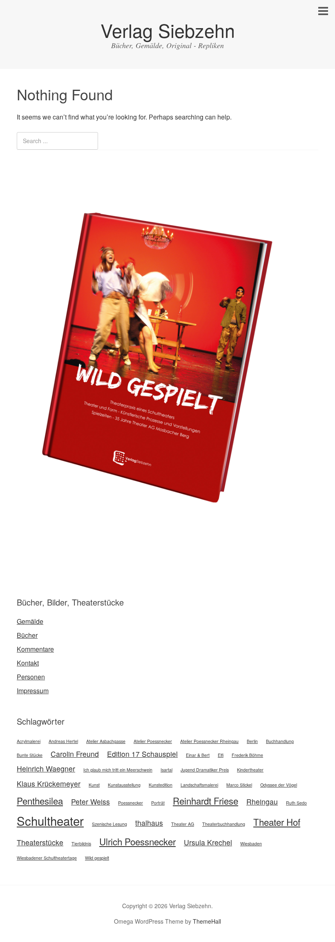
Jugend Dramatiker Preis (205, 770)
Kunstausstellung (124, 785)
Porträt (158, 803)
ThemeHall (207, 921)
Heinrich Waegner (46, 768)
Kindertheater (250, 770)
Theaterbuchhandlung (223, 824)
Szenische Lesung (109, 824)
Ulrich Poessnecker (137, 841)
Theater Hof (276, 821)
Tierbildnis (81, 843)
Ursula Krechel (208, 842)
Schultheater (50, 820)
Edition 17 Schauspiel (142, 754)
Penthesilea (40, 800)
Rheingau (262, 801)
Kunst (94, 785)
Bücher (27, 635)
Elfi (220, 755)
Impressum (33, 690)
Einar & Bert (198, 755)
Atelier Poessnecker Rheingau (209, 741)
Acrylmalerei (28, 741)
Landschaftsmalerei (199, 785)
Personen (31, 676)
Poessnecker (130, 803)
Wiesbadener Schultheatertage (47, 858)
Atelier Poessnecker (153, 741)
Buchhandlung (280, 741)
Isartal (166, 770)
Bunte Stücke (29, 755)
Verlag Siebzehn (167, 30)
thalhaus (149, 823)
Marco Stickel (239, 785)
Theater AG (182, 824)
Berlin (252, 741)
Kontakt (28, 663)
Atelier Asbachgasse (105, 741)
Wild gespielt (97, 858)
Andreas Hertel (63, 741)
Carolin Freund (75, 754)
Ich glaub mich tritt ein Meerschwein (117, 770)
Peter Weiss (90, 801)
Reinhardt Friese (205, 800)
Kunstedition (160, 785)
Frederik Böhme (247, 755)
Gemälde (30, 621)
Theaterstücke (40, 842)
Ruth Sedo (296, 803)
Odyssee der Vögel (278, 785)
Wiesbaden (251, 843)
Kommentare (35, 649)
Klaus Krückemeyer (48, 783)
